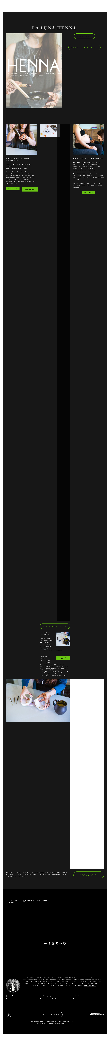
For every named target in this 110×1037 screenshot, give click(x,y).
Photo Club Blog (17, 1006)
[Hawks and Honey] (57, 943)
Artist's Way (94, 1006)
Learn (100, 14)
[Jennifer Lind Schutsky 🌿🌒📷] (53, 943)
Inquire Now (51, 1014)
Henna (85, 14)
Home (9, 14)
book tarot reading (89, 874)
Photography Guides (38, 1006)
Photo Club (98, 1005)
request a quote (69, 1006)
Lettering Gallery (82, 1006)
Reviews (65, 14)
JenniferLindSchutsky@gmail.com (50, 1023)
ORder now (84, 36)
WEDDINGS (19, 14)
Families (30, 14)
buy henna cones (55, 626)
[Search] (18, 7)
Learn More (63, 658)
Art (92, 14)
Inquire (75, 14)
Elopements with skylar (16, 1005)
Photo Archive (52, 14)
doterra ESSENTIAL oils (46, 649)
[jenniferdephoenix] (60, 943)
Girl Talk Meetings (55, 1007)
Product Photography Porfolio (59, 1005)
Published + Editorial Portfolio (82, 1005)
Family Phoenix (31, 1005)
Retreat (27, 1006)
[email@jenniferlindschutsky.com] (45, 943)
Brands (40, 14)
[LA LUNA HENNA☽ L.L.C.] (64, 943)
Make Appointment (85, 47)
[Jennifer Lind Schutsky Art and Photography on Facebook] (49, 943)
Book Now (13, 188)
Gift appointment (30, 189)
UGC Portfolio (42, 1005)
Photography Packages (54, 1006)
